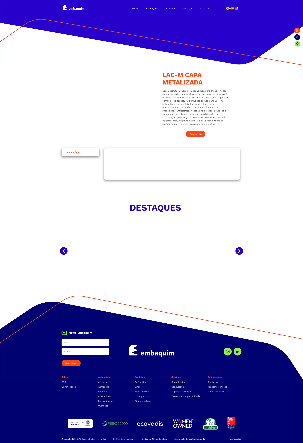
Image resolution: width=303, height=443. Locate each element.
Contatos (213, 382)
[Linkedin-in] (297, 37)
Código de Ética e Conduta (154, 439)
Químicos (103, 405)
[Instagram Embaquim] (228, 352)
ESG (64, 382)
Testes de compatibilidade (185, 396)
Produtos (170, 8)
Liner (137, 387)
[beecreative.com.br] (235, 439)
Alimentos (103, 387)
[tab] (80, 152)
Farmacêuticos (106, 401)
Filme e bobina (143, 401)
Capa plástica (142, 396)
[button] (64, 251)
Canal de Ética (216, 391)
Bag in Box (140, 382)
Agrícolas (103, 382)
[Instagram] (297, 30)
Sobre (135, 8)
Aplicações (152, 8)
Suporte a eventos (181, 391)
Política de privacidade (124, 439)
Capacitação (178, 382)
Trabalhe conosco (217, 387)
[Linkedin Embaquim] (237, 352)
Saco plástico (142, 391)
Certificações (69, 387)
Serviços (187, 8)
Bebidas (102, 391)
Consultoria (177, 387)
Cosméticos (104, 396)
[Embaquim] (73, 7)
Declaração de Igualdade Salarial (189, 439)
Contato (204, 8)
